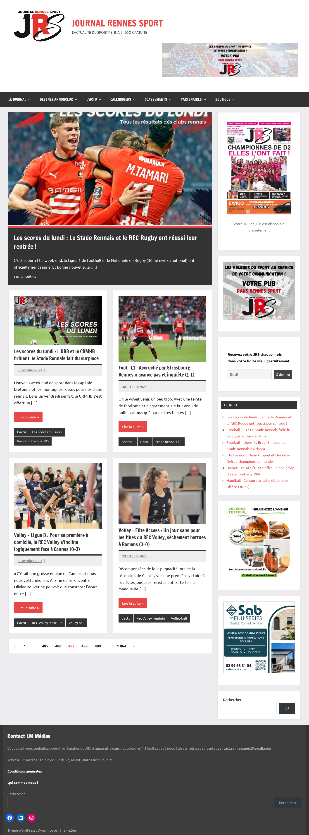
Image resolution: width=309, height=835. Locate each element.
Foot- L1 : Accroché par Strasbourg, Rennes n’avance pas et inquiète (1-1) (156, 371)
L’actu (91, 99)
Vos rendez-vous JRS (33, 441)
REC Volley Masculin (47, 622)
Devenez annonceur (56, 99)
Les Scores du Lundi (47, 432)
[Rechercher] (287, 708)
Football (127, 441)
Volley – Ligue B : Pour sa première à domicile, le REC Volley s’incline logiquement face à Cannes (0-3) (51, 542)
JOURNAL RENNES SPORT (117, 23)
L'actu (21, 432)
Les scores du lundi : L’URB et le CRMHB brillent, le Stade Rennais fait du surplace (56, 355)
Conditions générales (24, 771)
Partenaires (191, 99)
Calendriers (120, 99)
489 (98, 646)
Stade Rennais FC (168, 441)
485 (45, 646)
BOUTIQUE (222, 99)
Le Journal (17, 99)
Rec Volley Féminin (150, 618)
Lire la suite (23, 276)
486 (58, 646)
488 (84, 646)
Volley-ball (76, 622)
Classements (156, 99)
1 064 (121, 646)
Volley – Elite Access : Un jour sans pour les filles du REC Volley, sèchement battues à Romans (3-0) (162, 537)
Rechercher (232, 699)
